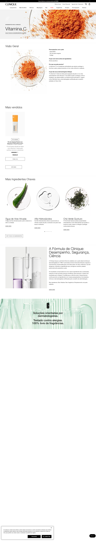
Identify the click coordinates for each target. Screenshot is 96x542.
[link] (15, 124)
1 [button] (44, 231)
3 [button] (47, 231)
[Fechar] (51, 527)
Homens (84, 7)
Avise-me (15, 159)
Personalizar (34, 536)
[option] (19, 204)
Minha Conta (58, 4)
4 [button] (48, 231)
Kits (46, 7)
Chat (92, 535)
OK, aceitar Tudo (46, 536)
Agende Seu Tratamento (77, 4)
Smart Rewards (66, 4)
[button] (89, 4)
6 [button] (51, 231)
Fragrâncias (59, 7)
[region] (27, 533)
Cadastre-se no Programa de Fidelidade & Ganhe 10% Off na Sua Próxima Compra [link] (48, 1)
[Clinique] (11, 4)
